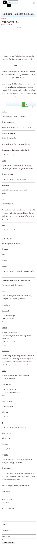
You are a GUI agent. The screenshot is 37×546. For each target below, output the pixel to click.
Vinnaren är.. (10, 21)
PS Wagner (13, 71)
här (31, 59)
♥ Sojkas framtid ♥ (8, 133)
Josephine (7, 468)
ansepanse (5, 185)
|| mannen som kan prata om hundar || (15, 150)
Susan (6, 249)
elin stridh (7, 433)
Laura (4, 370)
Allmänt (3, 18)
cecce (3, 291)
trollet (6, 454)
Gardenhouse (6, 384)
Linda (6, 412)
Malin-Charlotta (7, 239)
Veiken (4, 266)
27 (33, 107)
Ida (3, 199)
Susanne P (5, 311)
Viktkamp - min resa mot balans (18, 13)
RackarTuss (6, 491)
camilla (4, 327)
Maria (4, 160)
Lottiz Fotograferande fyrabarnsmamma (16, 280)
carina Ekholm (7, 401)
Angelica (5, 444)
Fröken (4, 112)
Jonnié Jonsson (9, 122)
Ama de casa (8, 174)
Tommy (4, 225)
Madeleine (5, 351)
